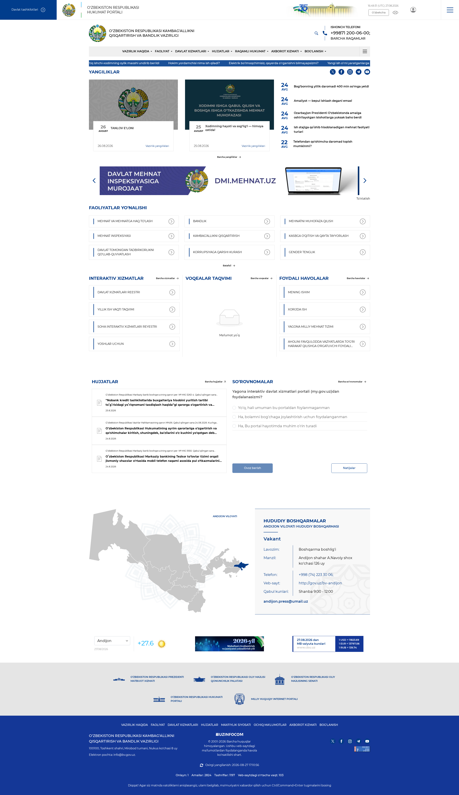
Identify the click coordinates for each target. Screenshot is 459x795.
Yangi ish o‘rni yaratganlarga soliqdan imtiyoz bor (305, 63)
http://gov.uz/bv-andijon (320, 583)
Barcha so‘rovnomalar (350, 381)
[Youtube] (367, 72)
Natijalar (349, 468)
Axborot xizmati (285, 51)
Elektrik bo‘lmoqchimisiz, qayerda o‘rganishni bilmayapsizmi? (215, 63)
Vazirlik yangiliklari (157, 146)
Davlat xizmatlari (190, 51)
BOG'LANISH (329, 725)
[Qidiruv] (316, 33)
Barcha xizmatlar (165, 278)
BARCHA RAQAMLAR (348, 38)
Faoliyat (162, 51)
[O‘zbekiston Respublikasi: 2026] (229, 643)
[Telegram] (358, 72)
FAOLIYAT (158, 725)
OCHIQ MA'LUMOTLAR (270, 725)
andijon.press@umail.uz (286, 601)
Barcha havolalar (356, 278)
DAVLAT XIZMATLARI (183, 725)
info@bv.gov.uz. (124, 754)
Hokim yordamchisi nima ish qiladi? (135, 63)
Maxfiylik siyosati (236, 725)
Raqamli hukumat (250, 51)
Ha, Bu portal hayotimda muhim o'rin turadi (277, 426)
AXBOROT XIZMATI (303, 725)
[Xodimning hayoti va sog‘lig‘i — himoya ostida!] (229, 105)
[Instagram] (350, 72)
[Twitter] (333, 72)
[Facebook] (341, 72)
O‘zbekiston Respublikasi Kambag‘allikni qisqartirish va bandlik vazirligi (131, 738)
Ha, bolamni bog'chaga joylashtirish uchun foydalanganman (292, 417)
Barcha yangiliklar (227, 157)
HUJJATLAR (220, 51)
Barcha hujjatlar (214, 381)
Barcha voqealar (260, 278)
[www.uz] (362, 749)
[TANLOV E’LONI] (133, 105)
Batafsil (227, 265)
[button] (450, 10)
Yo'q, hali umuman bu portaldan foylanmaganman (284, 408)
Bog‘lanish (314, 51)
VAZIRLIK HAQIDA (134, 725)
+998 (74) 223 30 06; (316, 575)
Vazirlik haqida (135, 51)
